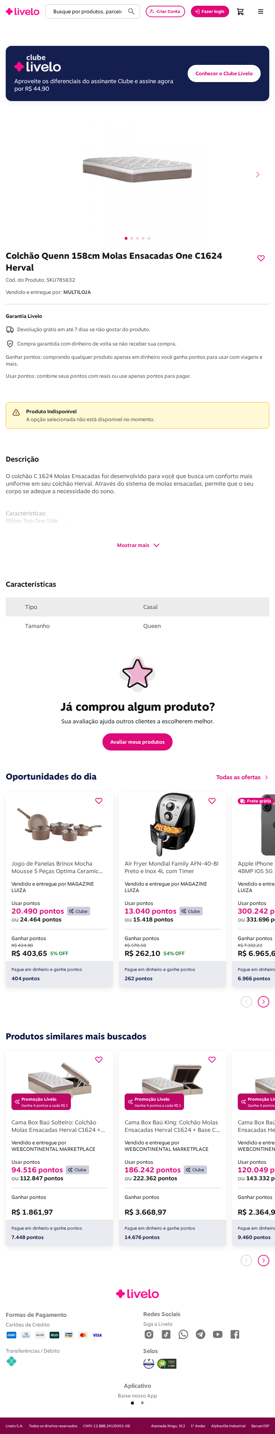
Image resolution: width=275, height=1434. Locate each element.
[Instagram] (149, 1335)
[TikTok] (166, 1335)
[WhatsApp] (183, 1335)
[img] (167, 1364)
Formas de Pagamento (36, 1314)
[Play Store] (142, 1403)
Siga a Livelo (158, 1324)
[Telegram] (200, 1335)
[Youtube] (217, 1335)
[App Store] (132, 1403)
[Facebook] (235, 1335)
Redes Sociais (161, 1314)
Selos (150, 1350)
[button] (86, 11)
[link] (22, 11)
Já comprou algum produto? (138, 706)
